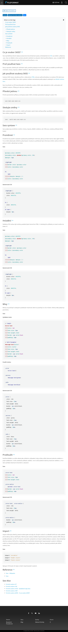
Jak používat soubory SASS (12, 26)
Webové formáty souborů (15, 15)
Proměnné (9, 36)
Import (8, 45)
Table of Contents (10, 10)
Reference (8, 47)
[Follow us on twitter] (32, 613)
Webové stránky (39, 622)
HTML (33, 77)
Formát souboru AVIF (11, 591)
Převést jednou (11, 29)
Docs (22, 619)
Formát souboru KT (11, 584)
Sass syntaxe (8, 33)
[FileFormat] (16, 2)
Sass (24, 15)
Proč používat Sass (10, 24)
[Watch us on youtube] (36, 613)
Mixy (8, 40)
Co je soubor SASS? (10, 22)
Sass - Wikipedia (10, 573)
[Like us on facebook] (29, 613)
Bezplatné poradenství (9, 623)
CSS (51, 56)
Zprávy (37, 619)
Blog (22, 622)
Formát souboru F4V (11, 586)
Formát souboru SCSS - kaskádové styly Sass (18, 588)
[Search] (66, 2)
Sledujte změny (11, 31)
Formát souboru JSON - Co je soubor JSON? (18, 593)
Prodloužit (9, 43)
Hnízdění (9, 38)
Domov (5, 15)
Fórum (51, 619)
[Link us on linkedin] (39, 613)
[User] (62, 2)
